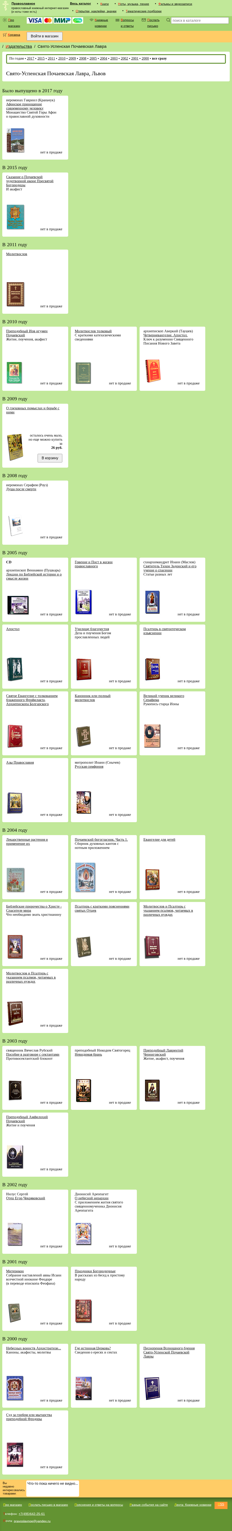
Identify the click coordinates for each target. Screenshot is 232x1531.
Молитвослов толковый (93, 331)
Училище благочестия (92, 629)
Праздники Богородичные (95, 1271)
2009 (72, 58)
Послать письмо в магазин (48, 1505)
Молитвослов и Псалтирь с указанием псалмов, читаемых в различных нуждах (168, 910)
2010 (61, 58)
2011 (51, 58)
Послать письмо (153, 23)
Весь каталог (80, 3)
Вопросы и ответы (127, 23)
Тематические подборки (144, 11)
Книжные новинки (101, 23)
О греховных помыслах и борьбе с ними (32, 410)
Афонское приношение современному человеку (25, 106)
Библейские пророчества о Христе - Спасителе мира (34, 908)
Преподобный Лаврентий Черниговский (163, 1052)
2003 (114, 58)
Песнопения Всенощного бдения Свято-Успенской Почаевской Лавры (169, 1352)
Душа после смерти (21, 489)
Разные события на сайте (149, 1505)
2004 (103, 58)
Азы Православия (20, 762)
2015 (41, 58)
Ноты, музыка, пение (133, 4)
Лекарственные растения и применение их (27, 842)
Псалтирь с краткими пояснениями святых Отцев (102, 908)
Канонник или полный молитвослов (93, 698)
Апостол (12, 629)
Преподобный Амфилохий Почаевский (27, 1119)
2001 (134, 58)
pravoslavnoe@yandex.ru (32, 1521)
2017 (30, 58)
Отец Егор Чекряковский (25, 1198)
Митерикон (15, 1271)
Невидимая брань (88, 1054)
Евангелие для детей (159, 839)
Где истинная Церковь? (93, 1348)
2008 (82, 58)
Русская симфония (89, 766)
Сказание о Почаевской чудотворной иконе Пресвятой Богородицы (29, 181)
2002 (124, 58)
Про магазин (14, 23)
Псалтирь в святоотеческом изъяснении (164, 631)
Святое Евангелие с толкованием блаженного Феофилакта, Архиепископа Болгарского (32, 700)
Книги (104, 4)
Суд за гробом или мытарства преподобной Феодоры (29, 1417)
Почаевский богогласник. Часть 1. (101, 839)
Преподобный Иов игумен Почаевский (27, 333)
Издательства (19, 46)
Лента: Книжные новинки (192, 1505)
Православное (23, 3)
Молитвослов (16, 254)
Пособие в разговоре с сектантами (32, 1054)
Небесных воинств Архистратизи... (33, 1348)
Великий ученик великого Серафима (163, 698)
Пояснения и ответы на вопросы (99, 1505)
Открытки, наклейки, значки (96, 11)
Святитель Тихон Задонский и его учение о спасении (169, 568)
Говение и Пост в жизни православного (94, 564)
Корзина (14, 34)
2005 (93, 58)
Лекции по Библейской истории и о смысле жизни (34, 576)
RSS (221, 1504)
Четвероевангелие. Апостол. (165, 335)
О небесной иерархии (92, 1198)
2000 (145, 58)
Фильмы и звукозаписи (175, 4)
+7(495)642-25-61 (32, 1514)
